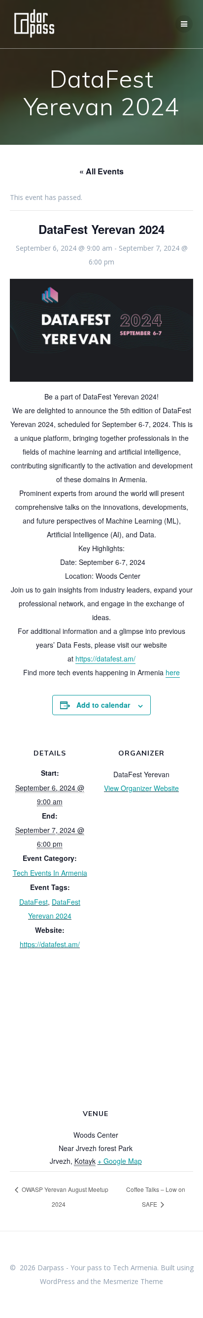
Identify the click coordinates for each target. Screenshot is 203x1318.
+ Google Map (120, 1161)
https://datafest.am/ (105, 658)
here (173, 672)
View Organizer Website (141, 788)
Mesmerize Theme (133, 1281)
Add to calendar (103, 705)
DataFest (33, 902)
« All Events (101, 171)
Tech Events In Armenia (50, 873)
